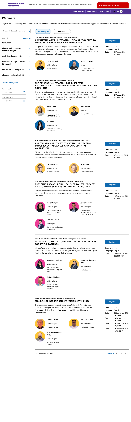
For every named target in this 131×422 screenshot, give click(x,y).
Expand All (26, 38)
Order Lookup (92, 11)
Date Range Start (7, 89)
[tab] (43, 31)
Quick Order (104, 11)
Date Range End (7, 97)
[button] (78, 11)
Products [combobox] (32, 5)
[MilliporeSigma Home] (16, 5)
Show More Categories (10, 83)
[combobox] (66, 4)
